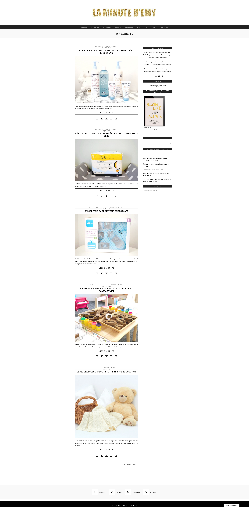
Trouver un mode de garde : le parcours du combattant (106, 289)
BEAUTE (118, 27)
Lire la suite (106, 113)
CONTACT (164, 27)
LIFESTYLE (107, 27)
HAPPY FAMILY (151, 27)
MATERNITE (113, 46)
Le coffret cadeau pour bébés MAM (106, 211)
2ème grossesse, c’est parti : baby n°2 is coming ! (106, 371)
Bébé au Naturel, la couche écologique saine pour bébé (106, 134)
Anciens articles (128, 464)
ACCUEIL (84, 27)
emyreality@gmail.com (157, 86)
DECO (139, 27)
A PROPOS (95, 27)
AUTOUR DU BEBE (101, 46)
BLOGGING (129, 27)
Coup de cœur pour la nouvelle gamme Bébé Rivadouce (106, 51)
